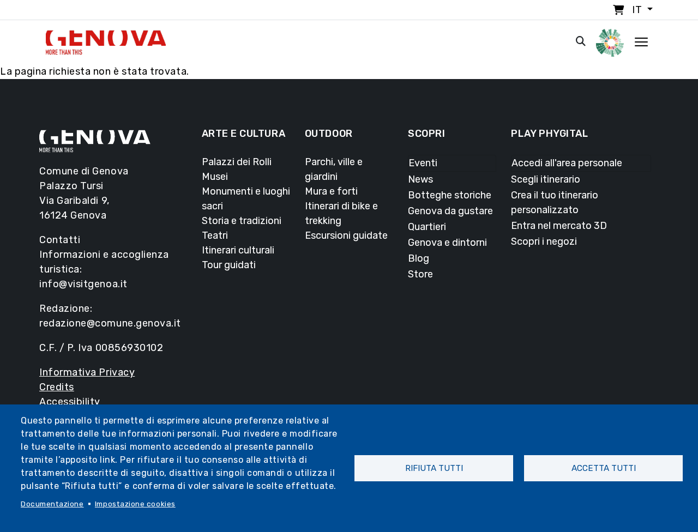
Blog (418, 258)
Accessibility (69, 402)
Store (420, 274)
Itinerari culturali (238, 250)
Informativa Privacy (87, 372)
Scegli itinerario (545, 179)
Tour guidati (229, 265)
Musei (215, 177)
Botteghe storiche (449, 195)
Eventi (422, 163)
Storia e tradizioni (241, 221)
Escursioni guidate (346, 235)
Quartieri (427, 227)
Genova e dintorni (447, 243)
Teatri (215, 235)
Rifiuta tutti (434, 468)
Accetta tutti (603, 468)
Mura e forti (331, 191)
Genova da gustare (450, 211)
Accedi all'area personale (567, 163)
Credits (56, 387)
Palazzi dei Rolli (237, 162)
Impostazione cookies (135, 503)
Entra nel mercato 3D (559, 226)
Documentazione (52, 503)
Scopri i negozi (544, 241)
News (420, 179)
